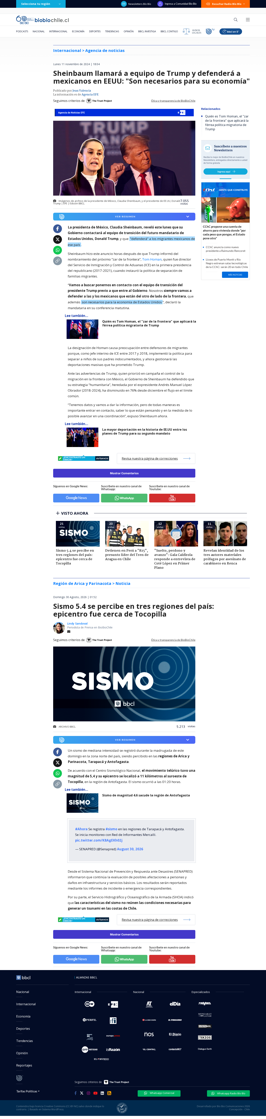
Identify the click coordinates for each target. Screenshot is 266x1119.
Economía (78, 31)
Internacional (58, 31)
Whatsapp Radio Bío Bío (231, 1093)
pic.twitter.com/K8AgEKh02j (98, 840)
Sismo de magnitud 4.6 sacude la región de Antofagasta (146, 795)
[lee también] (83, 329)
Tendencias (112, 31)
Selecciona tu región (35, 4)
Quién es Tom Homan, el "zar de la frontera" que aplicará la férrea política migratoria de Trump (149, 323)
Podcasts (22, 31)
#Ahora (81, 829)
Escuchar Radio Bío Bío (226, 4)
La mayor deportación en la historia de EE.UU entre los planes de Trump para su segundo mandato (144, 432)
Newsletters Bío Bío (139, 4)
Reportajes (24, 1065)
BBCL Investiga (147, 31)
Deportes (94, 31)
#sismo (111, 829)
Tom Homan (152, 259)
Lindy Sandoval (77, 623)
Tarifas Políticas (26, 1091)
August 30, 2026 (130, 849)
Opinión (129, 31)
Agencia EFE (90, 94)
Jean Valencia (81, 90)
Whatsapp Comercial (161, 1093)
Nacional (39, 31)
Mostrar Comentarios (124, 473)
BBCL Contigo (169, 31)
